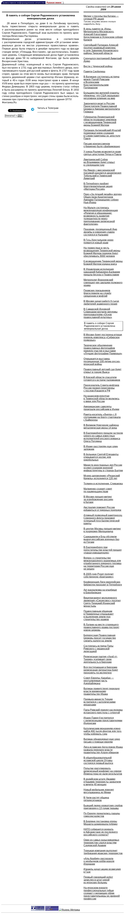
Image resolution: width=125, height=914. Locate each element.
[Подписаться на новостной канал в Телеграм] (47, 111)
